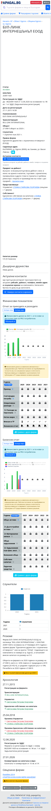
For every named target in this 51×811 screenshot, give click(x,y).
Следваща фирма (28, 788)
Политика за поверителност (34, 798)
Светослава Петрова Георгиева (20, 702)
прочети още (18, 181)
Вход (47, 2)
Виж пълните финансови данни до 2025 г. (21, 673)
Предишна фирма (12, 788)
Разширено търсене (29, 13)
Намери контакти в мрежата (17, 159)
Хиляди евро (19, 310)
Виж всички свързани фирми (17, 781)
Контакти (26, 800)
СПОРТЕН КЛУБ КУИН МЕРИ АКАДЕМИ (19, 777)
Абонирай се (36, 2)
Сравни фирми (9, 13)
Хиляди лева (8, 310)
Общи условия (13, 798)
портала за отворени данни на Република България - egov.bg (29, 804)
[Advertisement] (25, 59)
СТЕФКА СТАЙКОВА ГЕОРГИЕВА (26, 187)
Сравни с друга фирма (27, 432)
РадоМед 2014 (9, 774)
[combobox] (23, 7)
